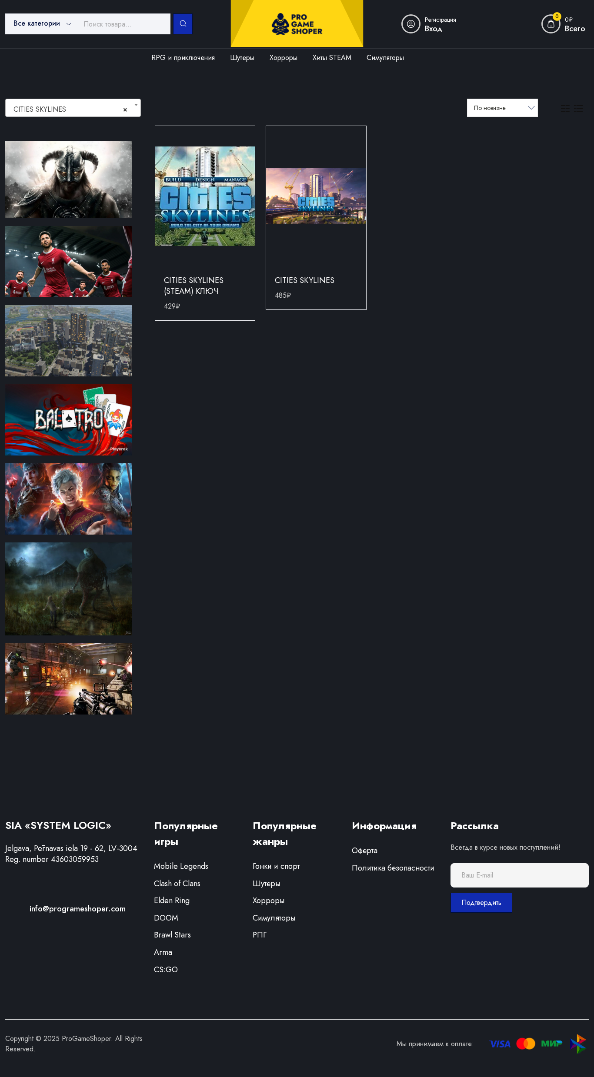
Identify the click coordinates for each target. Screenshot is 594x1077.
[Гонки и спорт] (68, 261)
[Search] (183, 23)
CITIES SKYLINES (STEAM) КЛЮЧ (194, 286)
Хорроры (268, 900)
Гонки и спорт (276, 866)
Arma (163, 952)
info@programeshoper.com (78, 909)
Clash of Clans (177, 883)
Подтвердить (481, 902)
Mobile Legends (181, 866)
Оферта (364, 850)
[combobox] (73, 108)
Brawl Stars (172, 935)
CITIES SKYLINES (304, 280)
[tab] (565, 108)
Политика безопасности (393, 868)
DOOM (166, 918)
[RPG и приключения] (68, 179)
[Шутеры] (68, 678)
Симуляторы (274, 918)
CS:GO (166, 969)
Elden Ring (172, 900)
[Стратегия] (68, 419)
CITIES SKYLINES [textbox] (70, 109)
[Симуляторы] (68, 340)
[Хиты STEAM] (68, 498)
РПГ (260, 935)
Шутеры (266, 883)
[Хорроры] (68, 588)
